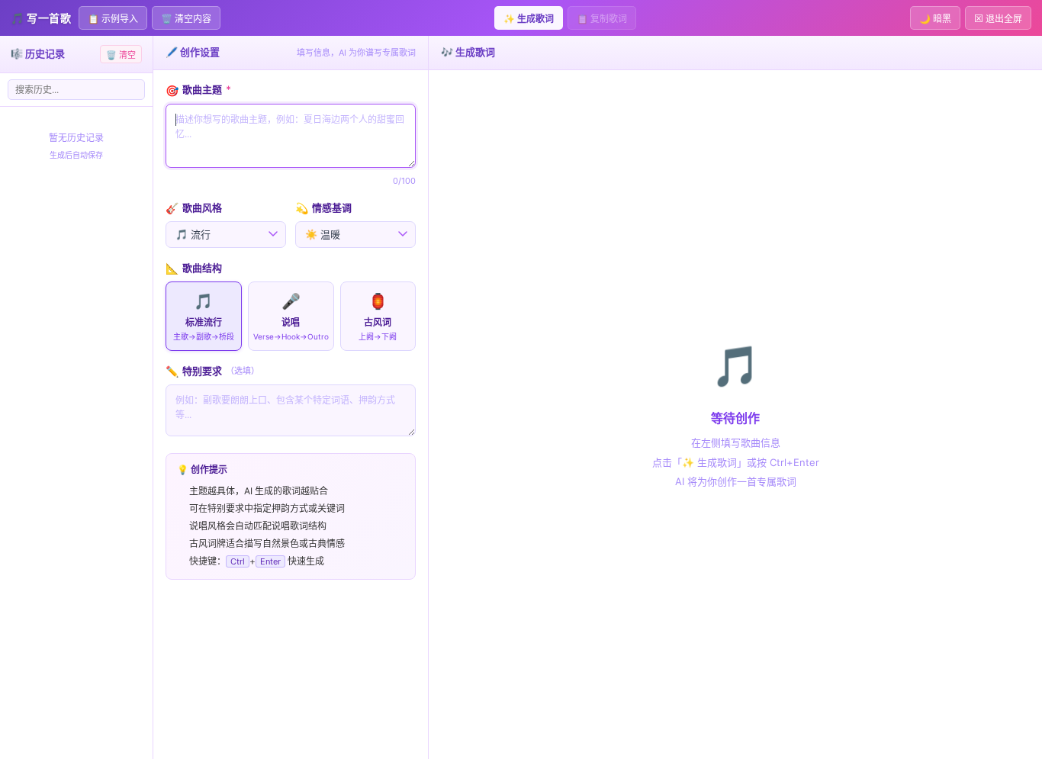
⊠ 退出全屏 (998, 18)
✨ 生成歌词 (528, 18)
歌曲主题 (198, 89)
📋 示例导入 (113, 18)
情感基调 (323, 207)
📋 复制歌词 (602, 18)
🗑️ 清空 (121, 55)
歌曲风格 (194, 207)
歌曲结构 (194, 268)
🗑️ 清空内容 (186, 18)
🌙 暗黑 (935, 18)
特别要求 (212, 371)
